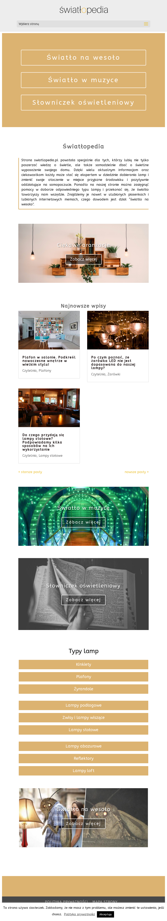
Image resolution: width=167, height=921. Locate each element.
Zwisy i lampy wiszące (84, 717)
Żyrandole (83, 689)
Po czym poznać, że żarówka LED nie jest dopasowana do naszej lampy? (113, 362)
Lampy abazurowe (84, 746)
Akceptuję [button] (105, 914)
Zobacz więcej (83, 259)
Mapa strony (105, 902)
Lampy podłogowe (84, 705)
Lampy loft (83, 770)
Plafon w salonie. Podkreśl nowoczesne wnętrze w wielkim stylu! (49, 360)
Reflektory (83, 758)
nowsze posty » (137, 472)
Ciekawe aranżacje (83, 245)
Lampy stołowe (51, 456)
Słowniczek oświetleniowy (83, 102)
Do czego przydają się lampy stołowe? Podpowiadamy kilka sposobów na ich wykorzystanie (43, 442)
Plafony (45, 371)
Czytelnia (29, 371)
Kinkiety (83, 664)
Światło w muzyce (83, 80)
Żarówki (114, 374)
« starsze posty (30, 472)
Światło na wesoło (83, 57)
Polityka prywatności (66, 902)
